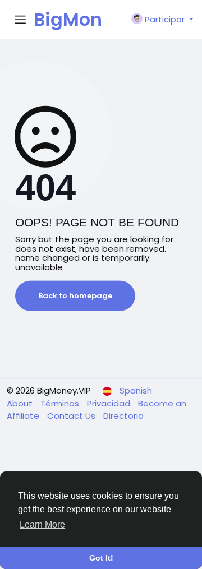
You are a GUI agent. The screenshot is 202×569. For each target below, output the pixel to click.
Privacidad (109, 403)
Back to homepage (75, 295)
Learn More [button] (42, 524)
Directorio (123, 416)
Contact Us (72, 416)
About (21, 403)
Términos (60, 403)
